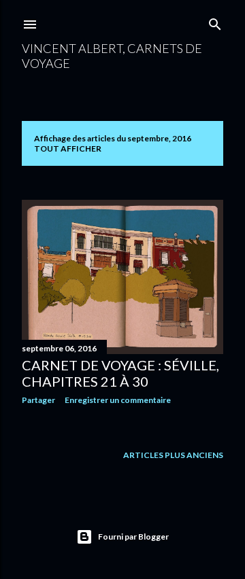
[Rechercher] (215, 21)
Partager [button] (38, 400)
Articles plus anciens (173, 455)
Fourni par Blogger (133, 536)
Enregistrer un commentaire (118, 400)
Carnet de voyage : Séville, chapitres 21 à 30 (120, 373)
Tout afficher (67, 148)
